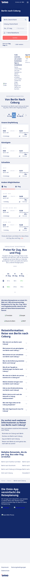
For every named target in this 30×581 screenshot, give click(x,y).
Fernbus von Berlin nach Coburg (12, 436)
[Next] (26, 115)
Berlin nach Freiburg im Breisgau (11, 469)
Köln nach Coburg (7, 473)
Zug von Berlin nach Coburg (11, 439)
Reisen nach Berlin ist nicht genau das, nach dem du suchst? (14, 442)
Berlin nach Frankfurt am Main (11, 462)
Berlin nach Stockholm (8, 465)
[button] (9, 28)
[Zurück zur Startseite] (4, 2)
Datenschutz (5, 571)
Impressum (5, 567)
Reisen (9, 481)
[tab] (8, 186)
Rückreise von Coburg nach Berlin (12, 433)
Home (3, 481)
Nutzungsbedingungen (18, 567)
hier (22, 238)
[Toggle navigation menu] (28, 2)
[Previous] (3, 274)
